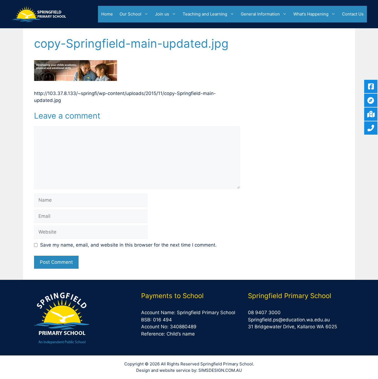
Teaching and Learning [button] (205, 14)
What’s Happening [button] (310, 14)
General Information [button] (260, 14)
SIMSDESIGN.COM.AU (220, 370)
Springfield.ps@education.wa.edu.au (289, 319)
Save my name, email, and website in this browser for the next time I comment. (128, 245)
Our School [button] (130, 14)
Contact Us (353, 14)
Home (107, 14)
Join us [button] (162, 14)
